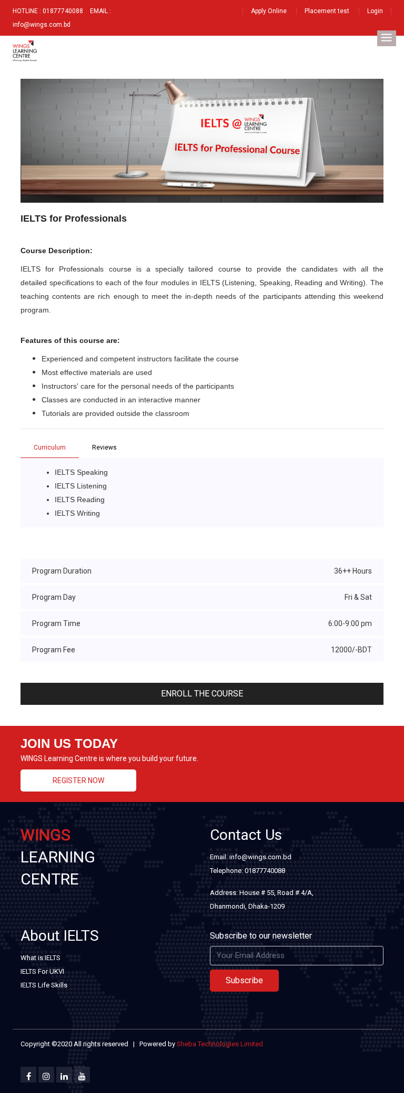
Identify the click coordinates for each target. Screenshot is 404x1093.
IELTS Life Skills (44, 985)
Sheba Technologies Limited (220, 1044)
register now (78, 780)
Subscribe (244, 980)
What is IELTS (40, 958)
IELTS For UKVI (42, 971)
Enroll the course (202, 694)
